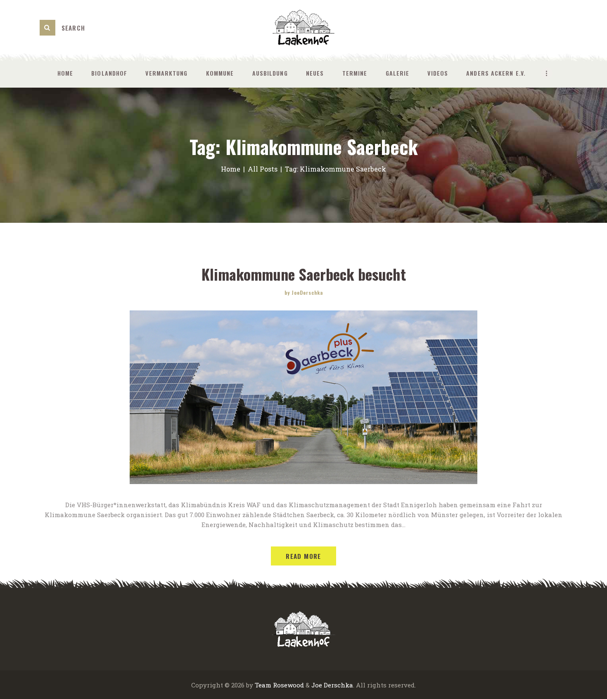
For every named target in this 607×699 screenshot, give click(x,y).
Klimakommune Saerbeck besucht (304, 274)
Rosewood (288, 685)
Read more (303, 556)
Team (263, 685)
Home (230, 169)
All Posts (262, 169)
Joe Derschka (332, 685)
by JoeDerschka (304, 292)
